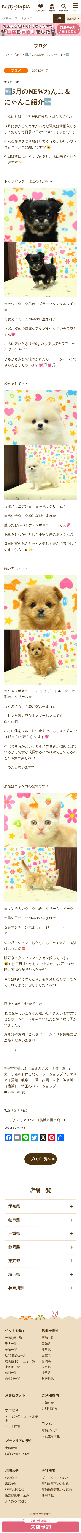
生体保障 (11, 1448)
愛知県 (46, 1343)
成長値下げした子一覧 (20, 1361)
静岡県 (46, 1361)
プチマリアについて (55, 1477)
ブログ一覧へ (40, 1159)
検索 (59, 18)
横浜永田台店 (12, 82)
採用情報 (47, 1495)
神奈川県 (47, 1378)
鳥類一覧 (11, 1372)
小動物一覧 (12, 1367)
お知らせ (47, 1402)
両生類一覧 (12, 1378)
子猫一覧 (11, 1349)
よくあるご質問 (15, 1501)
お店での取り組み (17, 1453)
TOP (6, 54)
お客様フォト (15, 1395)
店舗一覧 (52, 11)
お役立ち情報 (50, 1436)
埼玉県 (46, 1372)
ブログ (17, 54)
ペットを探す (15, 1330)
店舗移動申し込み (17, 1495)
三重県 (46, 1355)
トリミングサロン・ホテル (21, 1418)
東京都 (46, 1367)
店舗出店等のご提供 (55, 1483)
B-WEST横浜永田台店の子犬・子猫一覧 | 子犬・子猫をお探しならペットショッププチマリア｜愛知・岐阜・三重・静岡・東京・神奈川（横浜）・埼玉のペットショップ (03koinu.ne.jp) (40, 1080)
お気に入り (40, 11)
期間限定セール (15, 1355)
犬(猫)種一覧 (64, 11)
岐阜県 (46, 1349)
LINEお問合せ (14, 1489)
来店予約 (11, 1483)
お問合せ (11, 1477)
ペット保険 (12, 1426)
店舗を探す (50, 1330)
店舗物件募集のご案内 (56, 1489)
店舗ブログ (49, 1430)
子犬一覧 (11, 1343)
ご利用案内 (49, 1408)
